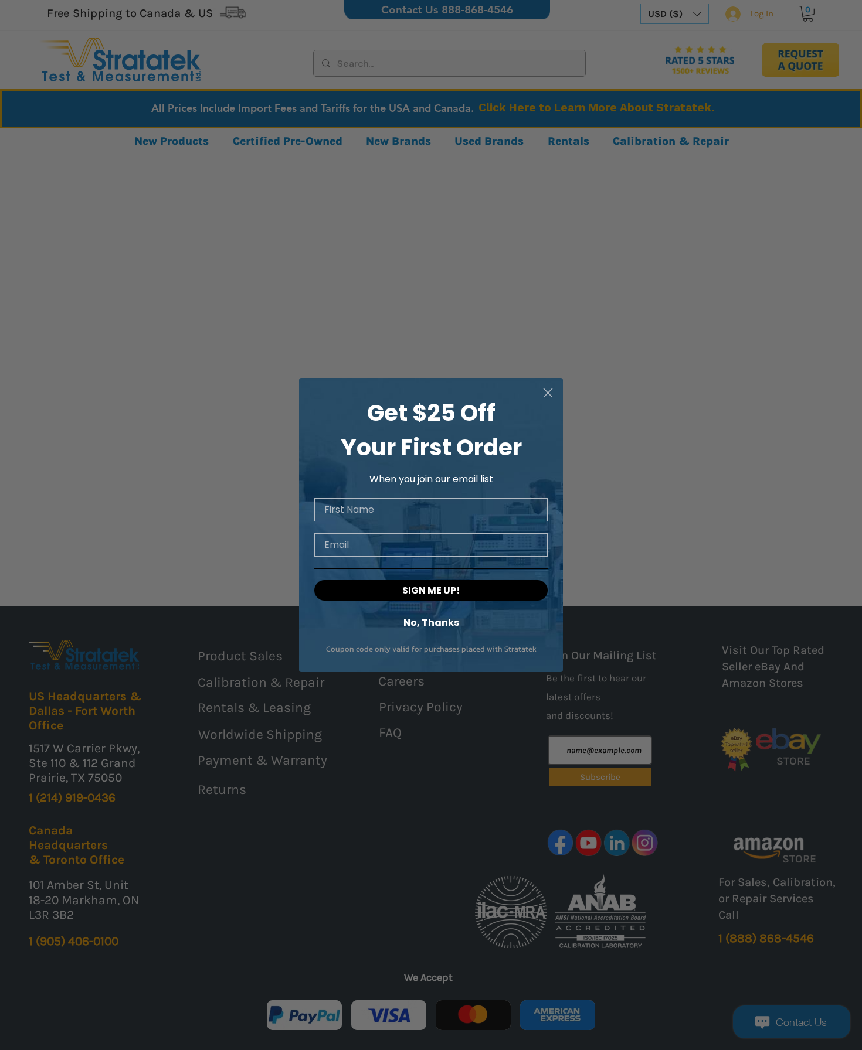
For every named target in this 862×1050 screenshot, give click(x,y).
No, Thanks (431, 622)
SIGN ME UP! (431, 590)
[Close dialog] (548, 393)
